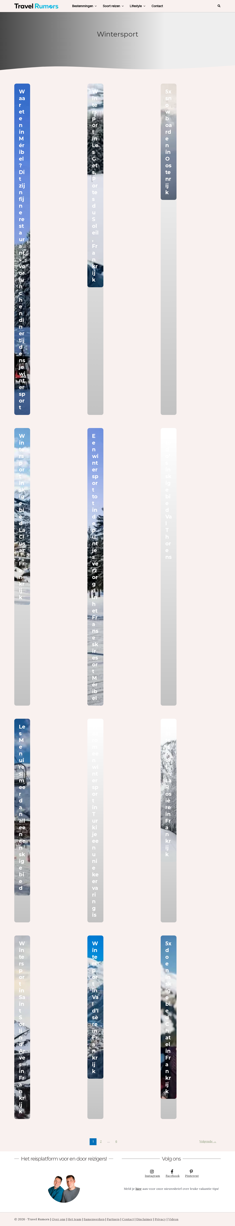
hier (139, 1189)
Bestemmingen (82, 6)
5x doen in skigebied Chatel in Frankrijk (168, 1017)
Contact (157, 6)
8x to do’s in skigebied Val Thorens (168, 496)
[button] (95, 6)
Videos (173, 1219)
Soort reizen (111, 6)
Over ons (58, 1219)
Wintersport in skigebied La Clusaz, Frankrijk (22, 517)
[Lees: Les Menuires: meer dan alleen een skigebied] (22, 807)
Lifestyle (136, 6)
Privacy (160, 1219)
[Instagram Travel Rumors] (64, 1186)
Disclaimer (144, 1219)
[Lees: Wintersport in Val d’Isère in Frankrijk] (95, 1007)
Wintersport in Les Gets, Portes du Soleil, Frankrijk (95, 185)
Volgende (207, 1141)
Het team (74, 1219)
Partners (113, 1219)
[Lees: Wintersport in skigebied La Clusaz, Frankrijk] (22, 516)
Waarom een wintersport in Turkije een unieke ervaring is (95, 821)
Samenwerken (94, 1219)
